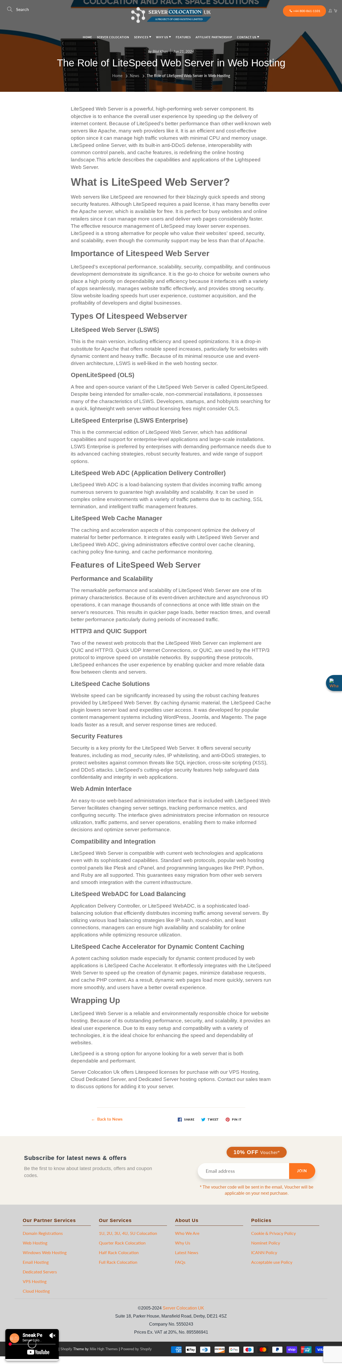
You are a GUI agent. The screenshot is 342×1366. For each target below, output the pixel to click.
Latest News (186, 1252)
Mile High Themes (104, 1349)
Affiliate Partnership (214, 37)
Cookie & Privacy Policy (273, 1233)
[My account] (330, 9)
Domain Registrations (43, 1233)
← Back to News (107, 1119)
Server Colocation (113, 37)
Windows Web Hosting (45, 1252)
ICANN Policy (264, 1252)
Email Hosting (36, 1262)
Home (87, 37)
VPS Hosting (34, 1281)
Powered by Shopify (136, 1349)
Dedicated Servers (40, 1271)
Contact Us (247, 37)
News (134, 75)
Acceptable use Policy (271, 1262)
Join (302, 1170)
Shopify (66, 1349)
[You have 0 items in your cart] (335, 9)
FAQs (180, 1262)
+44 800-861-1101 (306, 11)
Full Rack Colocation (118, 1262)
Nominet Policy (265, 1242)
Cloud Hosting (36, 1290)
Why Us (162, 37)
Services (141, 37)
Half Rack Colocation (119, 1252)
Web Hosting (35, 1242)
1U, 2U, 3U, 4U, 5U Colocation (128, 1233)
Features (183, 37)
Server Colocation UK (183, 1308)
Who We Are (187, 1233)
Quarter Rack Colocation (122, 1242)
